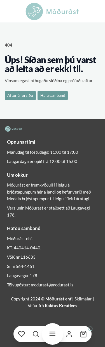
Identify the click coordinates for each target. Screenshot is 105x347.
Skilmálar (83, 298)
